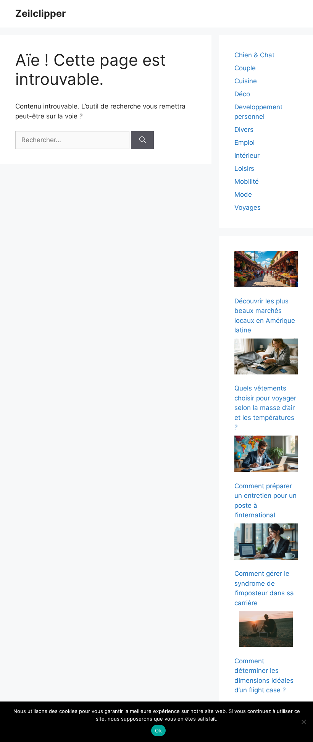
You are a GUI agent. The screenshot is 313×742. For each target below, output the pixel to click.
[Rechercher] (142, 140)
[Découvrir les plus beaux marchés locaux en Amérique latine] (266, 270)
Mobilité (246, 181)
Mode (243, 194)
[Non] (303, 722)
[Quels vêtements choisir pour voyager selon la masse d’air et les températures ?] (266, 358)
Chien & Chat (254, 55)
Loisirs (244, 168)
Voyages (247, 207)
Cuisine (245, 81)
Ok (158, 730)
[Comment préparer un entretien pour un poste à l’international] (266, 455)
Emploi (244, 142)
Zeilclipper (40, 13)
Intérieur (247, 155)
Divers (243, 129)
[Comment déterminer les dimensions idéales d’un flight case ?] (266, 630)
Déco (242, 94)
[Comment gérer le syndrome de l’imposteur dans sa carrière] (266, 542)
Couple (245, 68)
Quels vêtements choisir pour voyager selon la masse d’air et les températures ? (265, 407)
